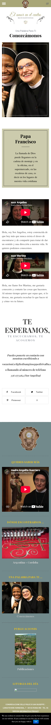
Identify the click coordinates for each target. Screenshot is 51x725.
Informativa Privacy (29, 711)
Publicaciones (25, 669)
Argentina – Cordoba (25, 562)
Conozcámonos (25, 616)
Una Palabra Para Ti (25, 31)
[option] (25, 547)
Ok (36, 722)
